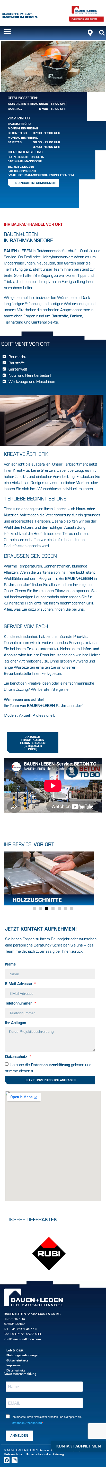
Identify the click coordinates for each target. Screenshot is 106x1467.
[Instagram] (14, 1460)
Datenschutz (16, 1056)
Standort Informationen (35, 183)
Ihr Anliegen (15, 1022)
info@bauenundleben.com (22, 1339)
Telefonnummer (19, 1003)
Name (10, 964)
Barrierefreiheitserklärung (45, 1454)
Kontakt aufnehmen (78, 1446)
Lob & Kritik (14, 1350)
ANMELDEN (19, 1435)
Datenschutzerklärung (50, 1064)
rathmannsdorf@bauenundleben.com (46, 175)
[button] (7, 31)
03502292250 (24, 166)
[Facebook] (7, 1460)
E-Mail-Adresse (19, 983)
